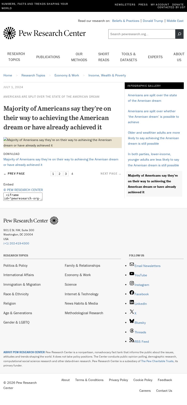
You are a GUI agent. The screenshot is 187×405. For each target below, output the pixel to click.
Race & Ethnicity (16, 294)
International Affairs (18, 274)
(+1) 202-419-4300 (16, 243)
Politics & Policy (15, 265)
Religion (9, 303)
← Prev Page (14, 173)
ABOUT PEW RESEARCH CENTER (24, 352)
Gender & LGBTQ (16, 322)
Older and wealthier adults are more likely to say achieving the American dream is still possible (154, 138)
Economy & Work (78, 274)
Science (71, 284)
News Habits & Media (81, 303)
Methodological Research (84, 313)
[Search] (179, 34)
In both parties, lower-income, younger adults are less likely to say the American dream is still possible (153, 159)
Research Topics (16, 56)
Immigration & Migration (22, 284)
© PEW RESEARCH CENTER (23, 190)
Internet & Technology (82, 294)
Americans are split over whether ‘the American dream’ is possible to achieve (153, 116)
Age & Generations (17, 313)
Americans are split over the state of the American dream (51, 97)
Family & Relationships (82, 265)
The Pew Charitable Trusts (157, 361)
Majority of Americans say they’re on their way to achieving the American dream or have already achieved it (153, 183)
